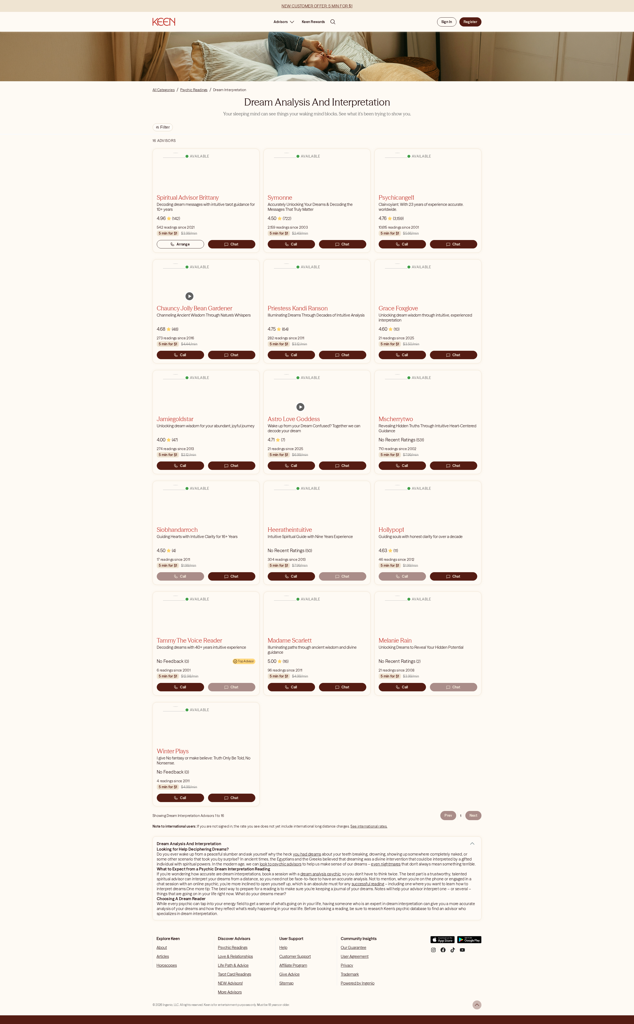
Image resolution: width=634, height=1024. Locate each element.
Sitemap (286, 983)
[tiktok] (453, 952)
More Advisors (230, 992)
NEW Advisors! (230, 983)
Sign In (446, 22)
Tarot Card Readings (234, 974)
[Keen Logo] (164, 22)
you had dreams (307, 854)
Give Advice (289, 974)
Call (294, 244)
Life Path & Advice (233, 965)
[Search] (333, 22)
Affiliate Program (293, 965)
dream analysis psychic (320, 873)
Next (473, 815)
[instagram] (433, 952)
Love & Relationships (235, 956)
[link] (189, 296)
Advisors (281, 22)
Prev (448, 815)
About (162, 947)
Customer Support (295, 956)
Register (470, 22)
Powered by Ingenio (357, 983)
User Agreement (355, 956)
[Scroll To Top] (477, 1004)
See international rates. (368, 826)
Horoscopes (167, 965)
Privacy (347, 965)
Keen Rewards (313, 22)
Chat (234, 244)
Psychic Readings (232, 947)
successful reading (368, 883)
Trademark (350, 974)
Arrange (183, 244)
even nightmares (385, 864)
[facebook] (443, 952)
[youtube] (462, 952)
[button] (472, 844)
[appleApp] (442, 941)
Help (283, 947)
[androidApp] (469, 941)
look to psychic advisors (281, 864)
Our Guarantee (353, 947)
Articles (163, 956)
